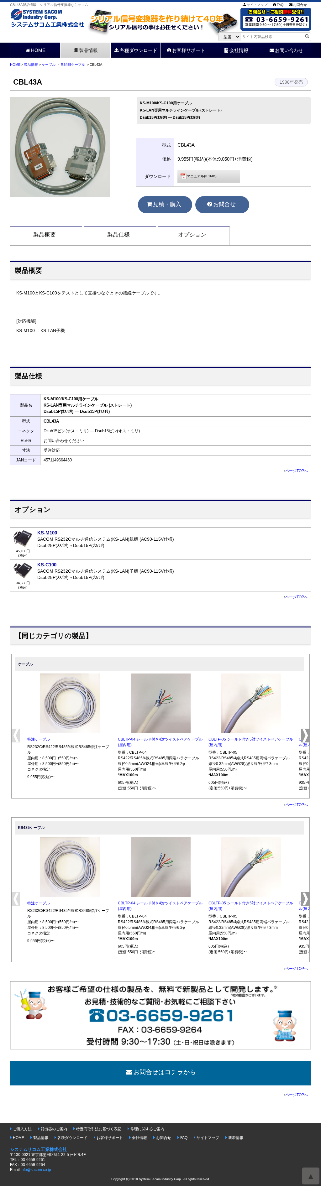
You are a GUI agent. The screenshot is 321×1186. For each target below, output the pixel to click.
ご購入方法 (22, 1129)
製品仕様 (118, 234)
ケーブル (48, 64)
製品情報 (88, 50)
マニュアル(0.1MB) (202, 176)
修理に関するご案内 (147, 1129)
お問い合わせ (289, 50)
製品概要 (44, 234)
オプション (192, 234)
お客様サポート (188, 50)
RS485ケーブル (73, 64)
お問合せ (300, 5)
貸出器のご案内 (54, 1129)
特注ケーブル (38, 739)
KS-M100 (47, 532)
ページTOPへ (296, 471)
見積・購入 (167, 204)
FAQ (280, 5)
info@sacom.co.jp (36, 1170)
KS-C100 (46, 564)
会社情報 (238, 50)
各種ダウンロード (138, 50)
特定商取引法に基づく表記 (98, 1129)
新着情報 (235, 1138)
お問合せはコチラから (164, 1072)
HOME (38, 50)
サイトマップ (257, 5)
